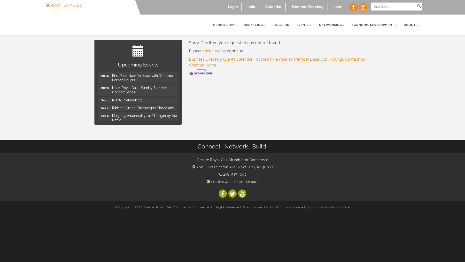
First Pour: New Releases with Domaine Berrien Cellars (142, 77)
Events (302, 25)
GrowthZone (278, 207)
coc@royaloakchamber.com (234, 182)
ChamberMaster (322, 207)
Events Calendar (237, 59)
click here (212, 51)
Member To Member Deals (296, 59)
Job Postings (332, 59)
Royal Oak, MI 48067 (235, 167)
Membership (223, 25)
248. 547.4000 (234, 174)
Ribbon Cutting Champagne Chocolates (143, 107)
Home (210, 65)
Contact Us (355, 59)
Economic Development (373, 25)
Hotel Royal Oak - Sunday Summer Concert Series (139, 89)
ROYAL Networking (127, 99)
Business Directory (205, 59)
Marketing (253, 25)
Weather (196, 65)
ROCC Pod (280, 25)
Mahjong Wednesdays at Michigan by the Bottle (144, 117)
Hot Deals (262, 59)
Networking (330, 25)
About (410, 25)
